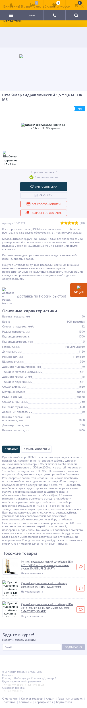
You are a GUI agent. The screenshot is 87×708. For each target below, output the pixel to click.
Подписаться (73, 647)
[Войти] (11, 5)
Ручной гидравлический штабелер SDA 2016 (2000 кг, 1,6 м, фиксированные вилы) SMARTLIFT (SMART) (47, 565)
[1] (62, 223)
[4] (73, 223)
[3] (69, 223)
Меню (32, 15)
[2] (66, 223)
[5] (76, 223)
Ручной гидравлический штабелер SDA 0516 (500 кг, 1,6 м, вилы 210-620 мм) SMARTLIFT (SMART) (47, 608)
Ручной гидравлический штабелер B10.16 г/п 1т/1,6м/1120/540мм (44, 584)
